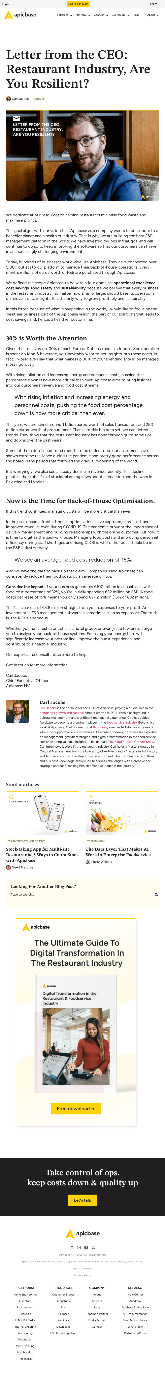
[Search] (157, 894)
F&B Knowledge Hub (63, 1333)
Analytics (25, 1314)
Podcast (63, 1314)
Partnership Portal (135, 1333)
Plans (97, 1307)
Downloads (63, 1326)
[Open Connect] (107, 15)
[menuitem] (152, 3)
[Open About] (157, 15)
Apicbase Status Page (135, 1307)
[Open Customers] (128, 15)
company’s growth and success (62, 713)
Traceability (25, 1359)
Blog (63, 1307)
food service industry (122, 722)
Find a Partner (97, 1320)
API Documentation (135, 1314)
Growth (39, 99)
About (97, 1294)
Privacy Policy (82, 1275)
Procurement (25, 1307)
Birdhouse (100, 727)
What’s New (135, 1326)
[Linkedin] (72, 1248)
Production (25, 1339)
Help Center (135, 1294)
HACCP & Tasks (25, 1320)
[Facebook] (86, 1248)
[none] (154, 3)
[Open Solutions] (71, 15)
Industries (63, 1301)
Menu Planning (25, 1346)
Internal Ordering (25, 1326)
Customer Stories (63, 1294)
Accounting (25, 1333)
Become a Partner (97, 1314)
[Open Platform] (89, 15)
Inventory (25, 1301)
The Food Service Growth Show (131, 742)
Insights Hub (25, 1352)
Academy (135, 1301)
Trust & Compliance (135, 1320)
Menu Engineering (25, 1294)
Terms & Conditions (82, 1268)
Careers (97, 1301)
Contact (97, 1326)
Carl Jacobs (48, 708)
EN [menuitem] (152, 4)
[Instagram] (79, 1248)
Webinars (63, 1320)
